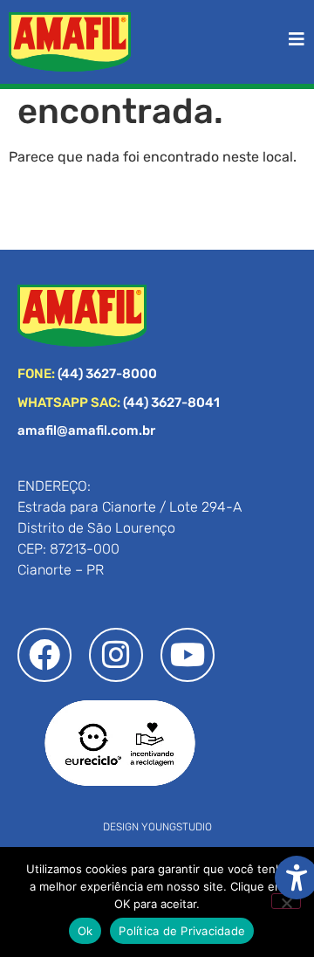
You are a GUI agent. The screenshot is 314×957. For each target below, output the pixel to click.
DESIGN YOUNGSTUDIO (157, 827)
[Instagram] (116, 655)
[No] (286, 901)
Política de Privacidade (182, 931)
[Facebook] (44, 655)
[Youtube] (187, 655)
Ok (85, 931)
